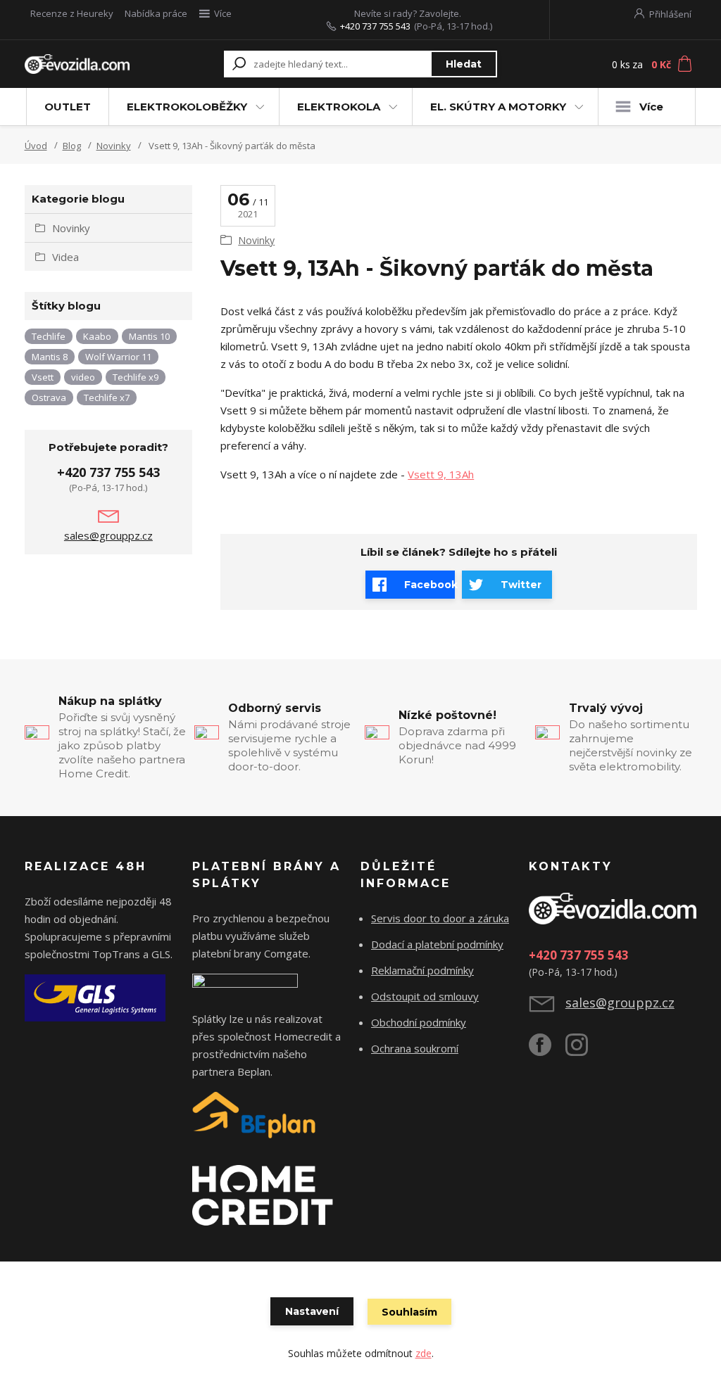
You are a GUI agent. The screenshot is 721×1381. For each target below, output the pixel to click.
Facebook (429, 584)
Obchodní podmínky (418, 1022)
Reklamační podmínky (422, 970)
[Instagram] (583, 1050)
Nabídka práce (156, 13)
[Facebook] (547, 1050)
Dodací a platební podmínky (437, 944)
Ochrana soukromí (414, 1048)
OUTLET (67, 106)
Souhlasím (409, 1312)
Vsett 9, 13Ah (441, 474)
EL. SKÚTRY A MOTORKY (498, 106)
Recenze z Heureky (71, 13)
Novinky (113, 145)
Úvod (36, 145)
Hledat (464, 64)
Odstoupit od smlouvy (425, 996)
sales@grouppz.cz (108, 535)
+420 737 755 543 (375, 26)
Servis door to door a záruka (440, 918)
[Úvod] (77, 64)
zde (423, 1353)
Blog (72, 145)
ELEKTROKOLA (338, 106)
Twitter (521, 584)
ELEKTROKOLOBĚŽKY (187, 106)
